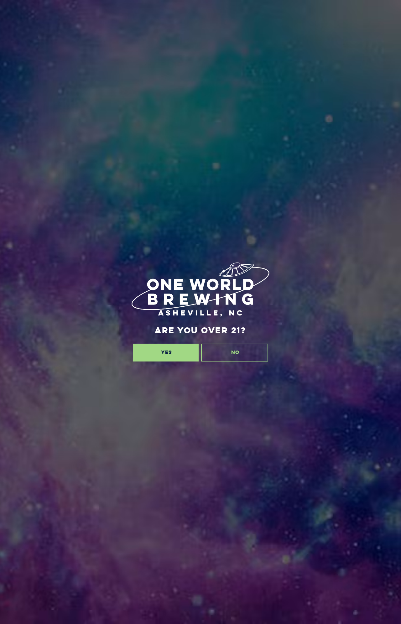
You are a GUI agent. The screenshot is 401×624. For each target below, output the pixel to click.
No (235, 352)
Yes (166, 352)
